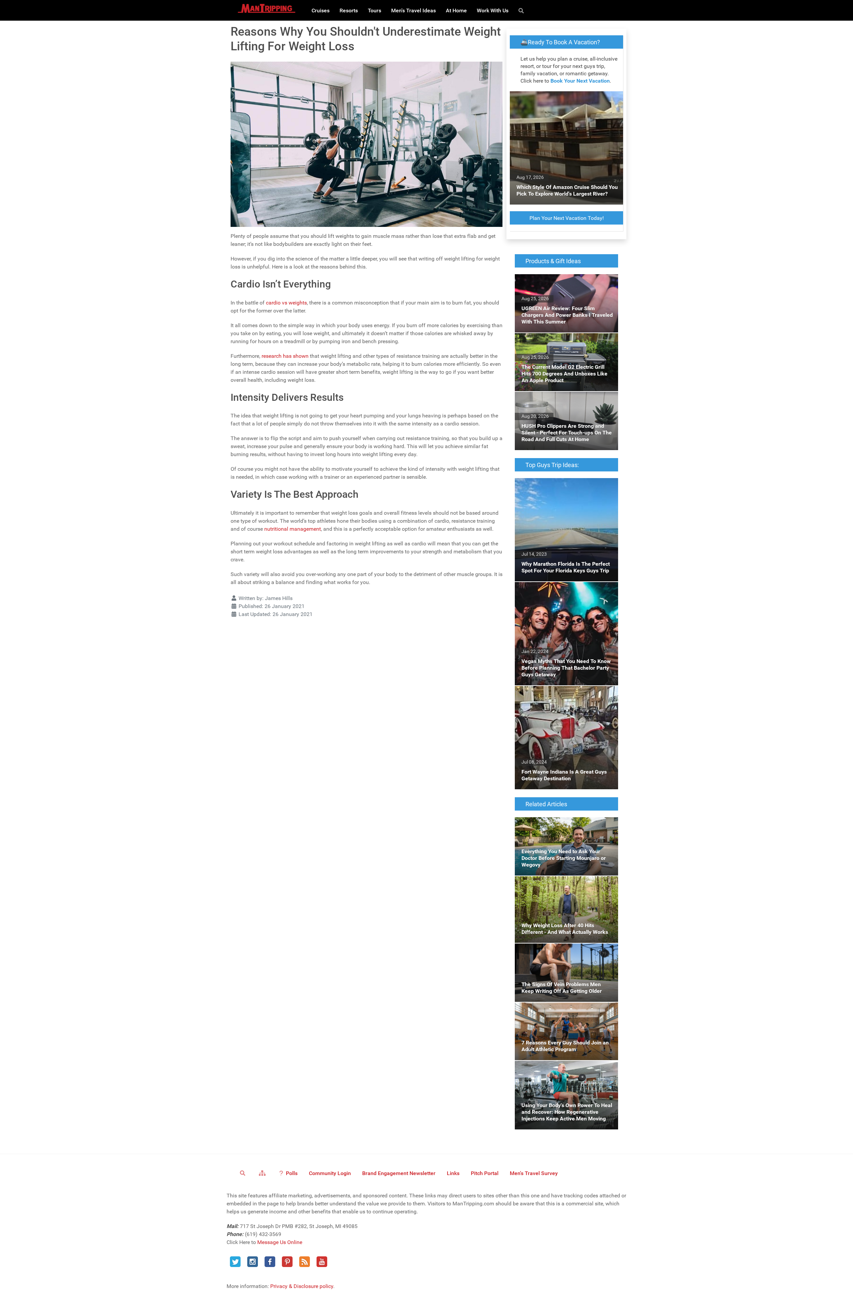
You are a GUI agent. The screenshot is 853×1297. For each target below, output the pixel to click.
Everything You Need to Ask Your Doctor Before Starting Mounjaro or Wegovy (561, 825)
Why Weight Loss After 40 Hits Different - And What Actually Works (563, 884)
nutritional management (292, 529)
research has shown (285, 356)
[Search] (522, 10)
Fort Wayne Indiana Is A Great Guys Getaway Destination (556, 694)
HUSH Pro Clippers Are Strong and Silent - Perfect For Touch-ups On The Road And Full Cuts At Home (563, 403)
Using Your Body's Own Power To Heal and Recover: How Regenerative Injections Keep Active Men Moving (565, 1072)
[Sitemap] (263, 1172)
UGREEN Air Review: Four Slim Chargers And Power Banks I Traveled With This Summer (561, 286)
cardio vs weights (286, 303)
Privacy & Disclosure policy (301, 1286)
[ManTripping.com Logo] (266, 8)
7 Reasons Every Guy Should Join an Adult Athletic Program (565, 1010)
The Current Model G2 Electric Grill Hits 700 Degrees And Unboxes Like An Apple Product (565, 345)
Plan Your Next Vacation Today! (566, 218)
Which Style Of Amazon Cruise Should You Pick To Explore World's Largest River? (565, 99)
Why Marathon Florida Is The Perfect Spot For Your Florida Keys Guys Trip (564, 486)
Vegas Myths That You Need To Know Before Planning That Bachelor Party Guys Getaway (564, 594)
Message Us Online (279, 1242)
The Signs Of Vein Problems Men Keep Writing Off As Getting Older (560, 951)
